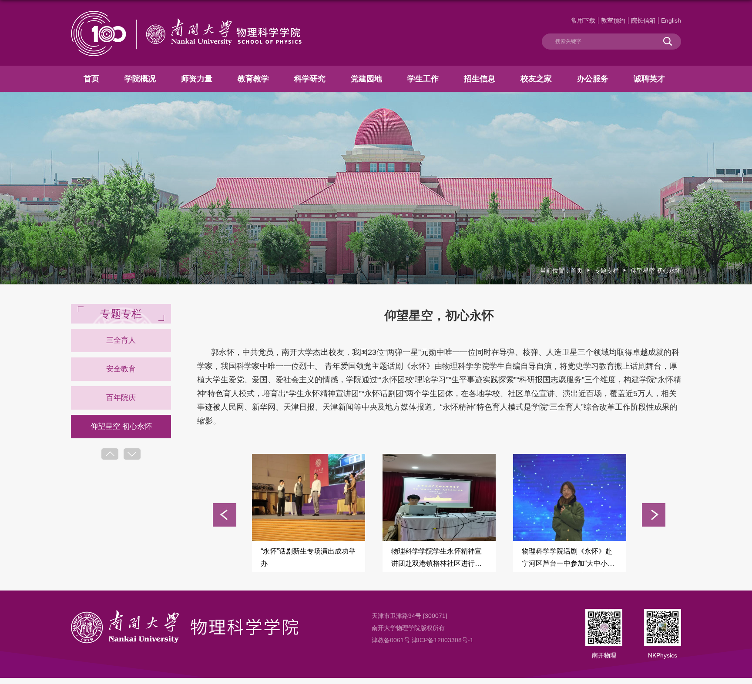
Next (653, 515)
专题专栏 (606, 270)
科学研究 (310, 78)
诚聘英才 (649, 78)
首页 (91, 78)
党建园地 (366, 78)
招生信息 (479, 78)
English (671, 20)
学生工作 (423, 78)
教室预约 (613, 20)
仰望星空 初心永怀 (656, 270)
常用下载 (583, 20)
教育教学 (253, 78)
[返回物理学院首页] (186, 14)
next (132, 454)
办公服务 (592, 78)
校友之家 (536, 78)
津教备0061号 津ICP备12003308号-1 (422, 640)
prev (109, 454)
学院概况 (140, 78)
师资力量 (196, 78)
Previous (224, 515)
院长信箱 (643, 20)
